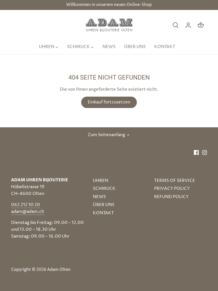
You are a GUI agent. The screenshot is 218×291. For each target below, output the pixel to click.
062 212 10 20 (25, 205)
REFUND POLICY (171, 197)
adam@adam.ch (27, 212)
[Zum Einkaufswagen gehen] (200, 25)
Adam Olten (59, 269)
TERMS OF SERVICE (174, 181)
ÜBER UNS (103, 205)
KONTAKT (103, 213)
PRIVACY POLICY (172, 189)
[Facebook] (196, 152)
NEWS (99, 197)
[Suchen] (175, 25)
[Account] (188, 25)
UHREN (100, 181)
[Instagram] (204, 152)
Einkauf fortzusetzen (109, 102)
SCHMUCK (104, 189)
